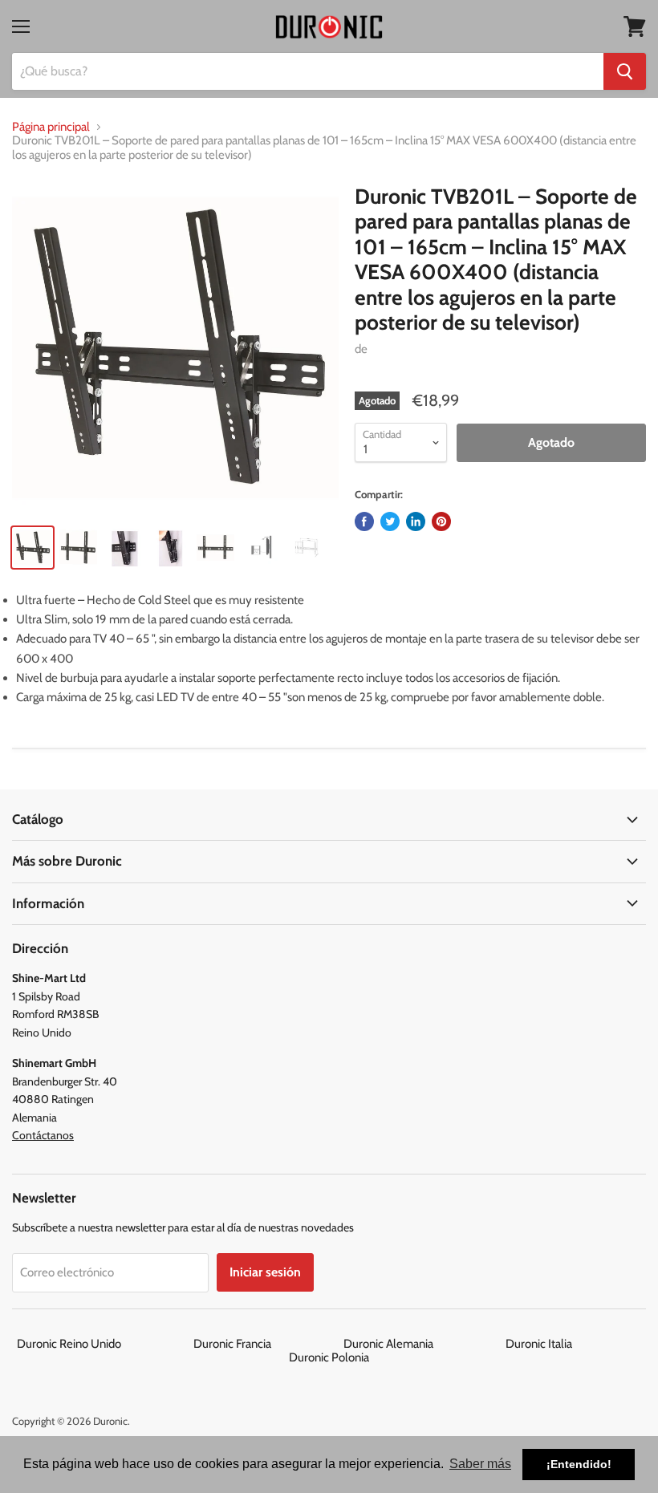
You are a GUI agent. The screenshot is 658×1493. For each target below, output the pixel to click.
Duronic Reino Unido (104, 1344)
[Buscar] (624, 71)
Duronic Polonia (329, 1357)
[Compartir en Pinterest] (441, 521)
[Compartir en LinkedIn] (415, 521)
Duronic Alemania (423, 1344)
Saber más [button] (480, 1464)
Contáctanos (43, 1135)
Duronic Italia (574, 1344)
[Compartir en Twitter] (390, 521)
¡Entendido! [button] (578, 1464)
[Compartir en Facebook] (364, 521)
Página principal (51, 127)
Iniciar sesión (265, 1272)
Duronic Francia (267, 1344)
